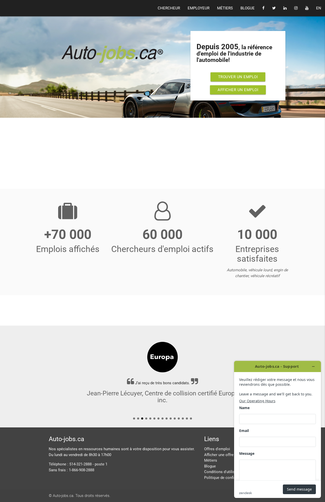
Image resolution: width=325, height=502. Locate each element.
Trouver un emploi (238, 77)
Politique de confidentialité (227, 477)
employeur (198, 8)
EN (318, 8)
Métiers (210, 460)
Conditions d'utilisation (223, 472)
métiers (225, 8)
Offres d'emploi (217, 449)
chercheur (169, 8)
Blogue (210, 466)
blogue (247, 8)
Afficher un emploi (238, 90)
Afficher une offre (219, 455)
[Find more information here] (277, 429)
